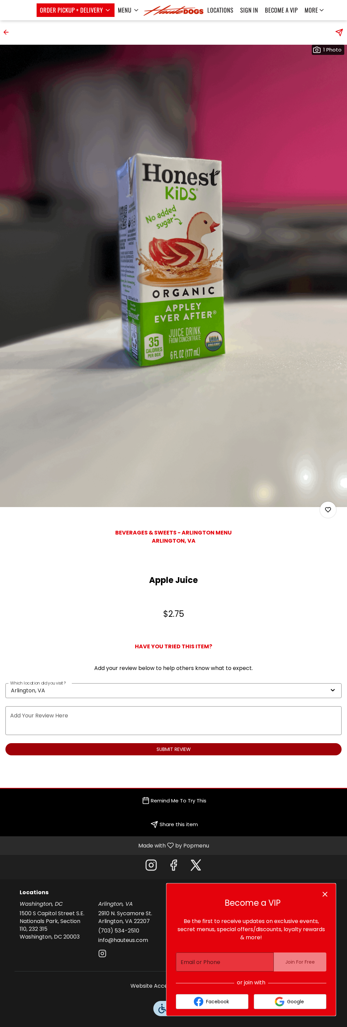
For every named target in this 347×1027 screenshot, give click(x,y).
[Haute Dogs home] (173, 10)
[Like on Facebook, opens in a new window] (173, 867)
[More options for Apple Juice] (328, 510)
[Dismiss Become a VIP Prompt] (325, 894)
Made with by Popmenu (107, 845)
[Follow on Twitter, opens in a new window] (196, 867)
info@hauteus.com (123, 940)
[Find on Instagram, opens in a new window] (151, 867)
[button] (76, 10)
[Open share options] (339, 32)
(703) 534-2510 (118, 931)
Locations (220, 10)
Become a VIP (281, 10)
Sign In (249, 10)
